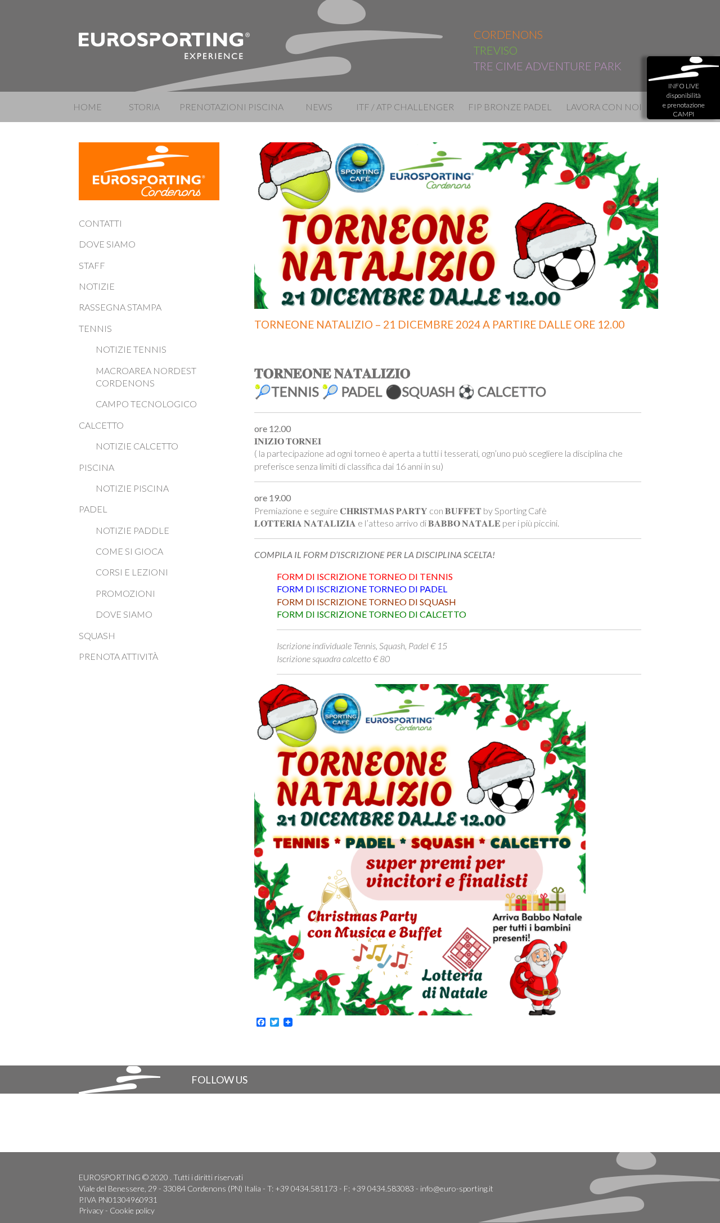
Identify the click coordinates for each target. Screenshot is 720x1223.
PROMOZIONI (125, 593)
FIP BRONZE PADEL (510, 106)
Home (87, 106)
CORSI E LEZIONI (132, 571)
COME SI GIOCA (129, 551)
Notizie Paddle (132, 530)
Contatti (100, 223)
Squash (97, 635)
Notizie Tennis (131, 349)
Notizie (97, 286)
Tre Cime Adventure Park (548, 66)
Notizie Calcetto (137, 445)
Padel (93, 508)
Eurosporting (165, 46)
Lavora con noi (604, 106)
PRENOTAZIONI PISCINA (231, 106)
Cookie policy (132, 1210)
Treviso (496, 50)
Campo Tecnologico (146, 403)
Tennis (95, 328)
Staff (92, 265)
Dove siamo (107, 244)
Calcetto (101, 425)
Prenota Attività (118, 656)
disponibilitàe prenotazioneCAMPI (684, 100)
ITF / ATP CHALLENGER (404, 106)
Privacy (91, 1210)
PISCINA (96, 467)
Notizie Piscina (132, 488)
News (318, 106)
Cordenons (508, 34)
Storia (144, 106)
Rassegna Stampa (120, 307)
